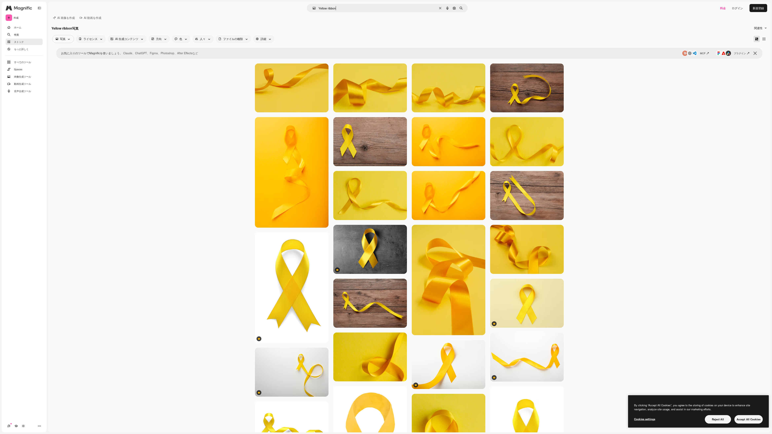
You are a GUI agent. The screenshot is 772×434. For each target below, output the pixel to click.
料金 (723, 8)
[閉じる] (755, 53)
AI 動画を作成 (92, 18)
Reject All (718, 419)
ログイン (737, 8)
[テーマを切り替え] (23, 426)
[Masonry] (757, 39)
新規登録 (758, 8)
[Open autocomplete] (312, 8)
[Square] (764, 39)
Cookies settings (644, 419)
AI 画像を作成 (66, 18)
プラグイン (740, 53)
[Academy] (16, 426)
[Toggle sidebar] (39, 8)
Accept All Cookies (749, 419)
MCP (702, 53)
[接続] (9, 426)
